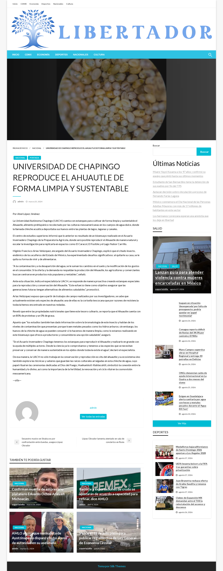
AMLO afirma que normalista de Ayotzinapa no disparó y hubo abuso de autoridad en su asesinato (39, 538)
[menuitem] (15, 55)
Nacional (36, 148)
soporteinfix (18, 504)
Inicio (15, 4)
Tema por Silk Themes (112, 566)
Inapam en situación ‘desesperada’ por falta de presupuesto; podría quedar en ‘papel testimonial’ (193, 309)
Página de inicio (20, 148)
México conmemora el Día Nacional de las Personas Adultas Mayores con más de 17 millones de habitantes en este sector (181, 206)
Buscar (156, 145)
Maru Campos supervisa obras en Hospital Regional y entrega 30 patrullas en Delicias (192, 354)
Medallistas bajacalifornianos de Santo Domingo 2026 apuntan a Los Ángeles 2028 (192, 449)
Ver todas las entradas (93, 416)
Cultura (69, 4)
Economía (34, 4)
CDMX (24, 4)
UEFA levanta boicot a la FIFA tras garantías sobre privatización (191, 466)
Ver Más (182, 423)
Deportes (45, 4)
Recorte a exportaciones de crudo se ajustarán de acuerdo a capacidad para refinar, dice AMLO (108, 494)
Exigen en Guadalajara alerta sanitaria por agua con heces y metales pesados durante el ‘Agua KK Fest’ (192, 402)
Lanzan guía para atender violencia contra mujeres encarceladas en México (179, 277)
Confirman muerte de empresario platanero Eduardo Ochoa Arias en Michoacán (38, 494)
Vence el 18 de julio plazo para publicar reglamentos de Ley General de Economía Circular (107, 538)
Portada (34, 158)
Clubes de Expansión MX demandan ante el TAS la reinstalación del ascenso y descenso (190, 502)
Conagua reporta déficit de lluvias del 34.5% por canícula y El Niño (192, 332)
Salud (175, 266)
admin (20, 201)
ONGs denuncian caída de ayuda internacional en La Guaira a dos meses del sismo (193, 377)
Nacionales (58, 4)
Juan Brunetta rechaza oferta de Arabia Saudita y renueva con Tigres (192, 483)
